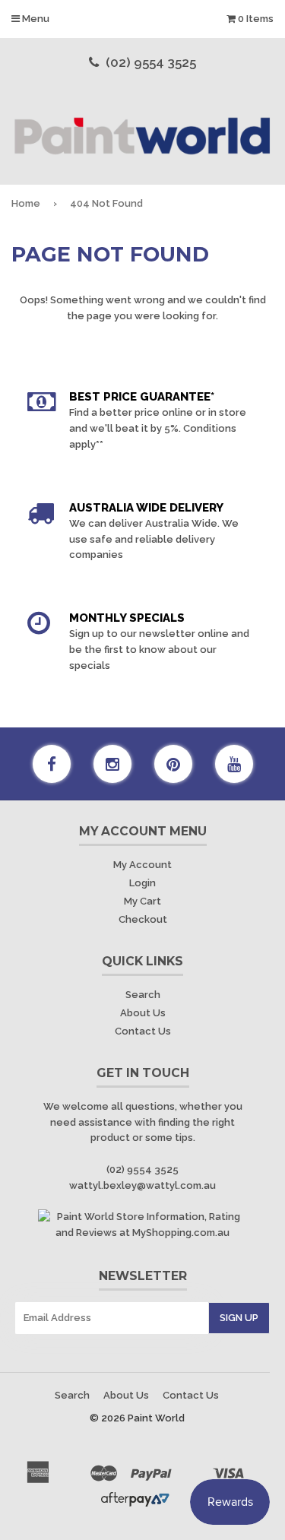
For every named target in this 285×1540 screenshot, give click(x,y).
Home (25, 203)
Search (142, 994)
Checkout (143, 919)
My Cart (142, 901)
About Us (143, 1013)
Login (142, 883)
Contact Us (143, 1031)
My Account (142, 864)
